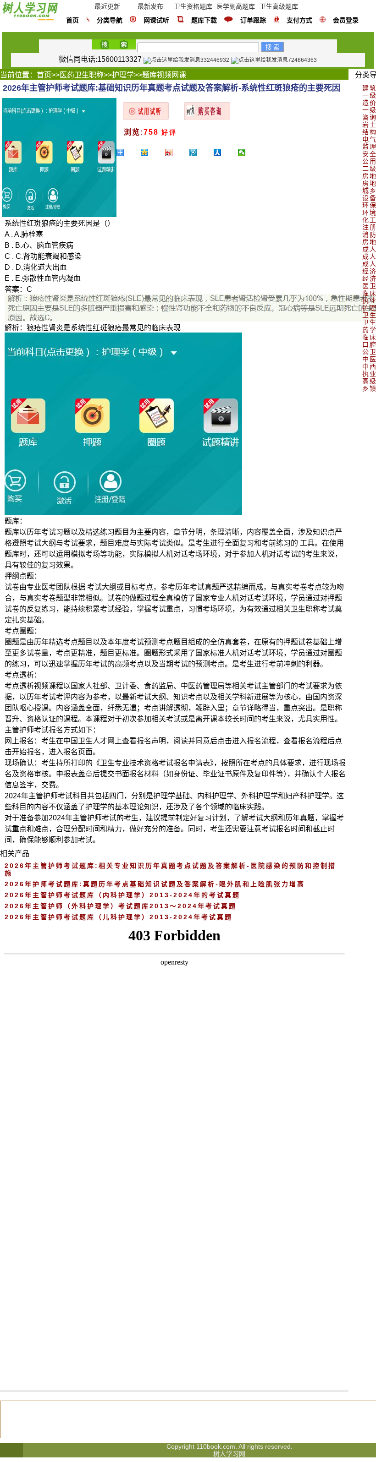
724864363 (302, 60)
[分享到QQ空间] (151, 152)
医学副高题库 (235, 6)
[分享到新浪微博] (176, 152)
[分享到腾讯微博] (200, 152)
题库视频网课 (164, 75)
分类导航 (109, 20)
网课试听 (156, 20)
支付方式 (299, 20)
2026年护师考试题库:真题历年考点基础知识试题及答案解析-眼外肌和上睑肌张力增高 (155, 884)
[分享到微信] (249, 152)
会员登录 (346, 20)
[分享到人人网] (224, 152)
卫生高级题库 (279, 6)
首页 (72, 20)
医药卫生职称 (82, 75)
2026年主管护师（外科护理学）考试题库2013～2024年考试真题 (121, 906)
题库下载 (204, 20)
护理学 (123, 75)
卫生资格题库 (193, 6)
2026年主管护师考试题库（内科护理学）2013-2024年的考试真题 (122, 895)
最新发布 (150, 6)
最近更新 (107, 6)
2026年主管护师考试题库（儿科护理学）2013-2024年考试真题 (118, 917)
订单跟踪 (253, 20)
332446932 (214, 60)
